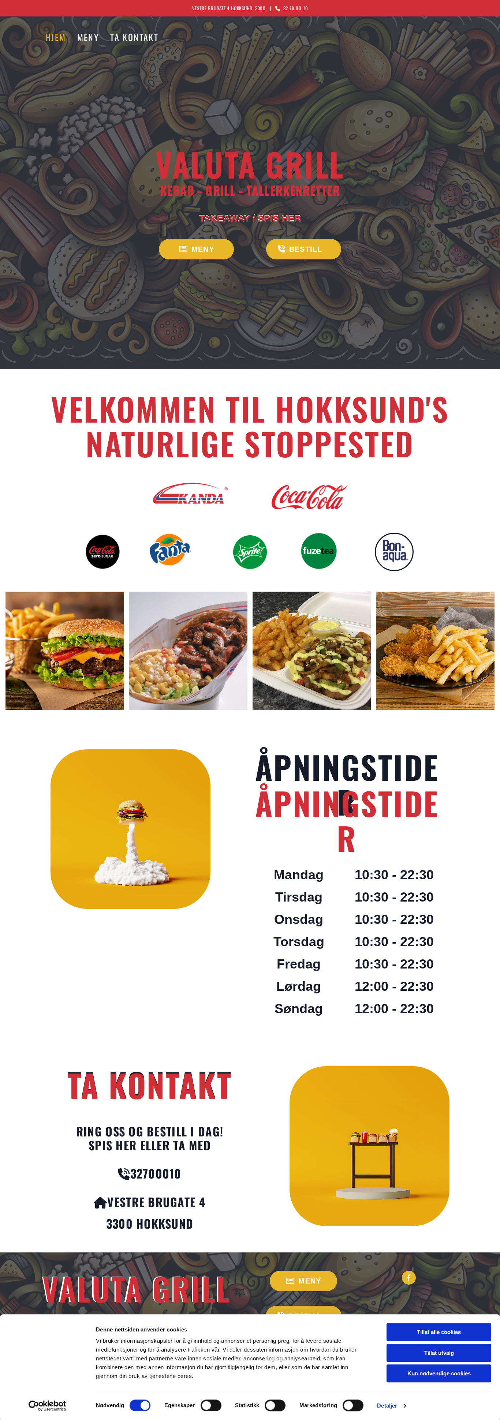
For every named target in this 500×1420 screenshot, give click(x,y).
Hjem (56, 37)
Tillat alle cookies (439, 1332)
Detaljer (387, 1405)
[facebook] (408, 1277)
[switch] (211, 1405)
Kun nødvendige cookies (439, 1373)
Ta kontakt (134, 37)
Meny (88, 37)
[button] (196, 249)
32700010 (156, 1173)
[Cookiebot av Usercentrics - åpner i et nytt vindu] (47, 1405)
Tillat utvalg (439, 1353)
